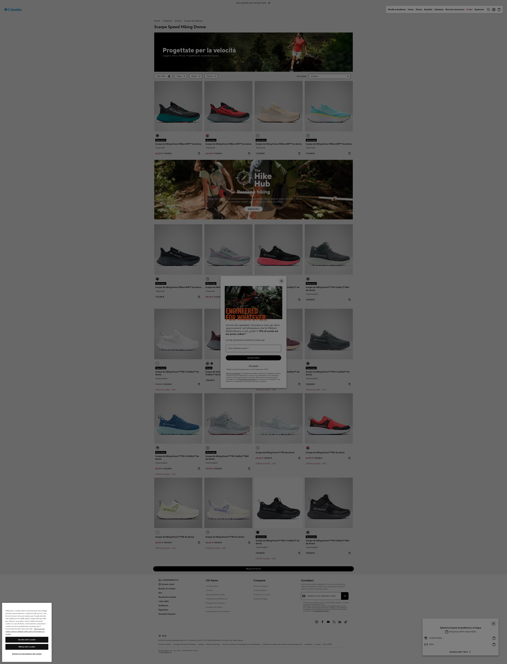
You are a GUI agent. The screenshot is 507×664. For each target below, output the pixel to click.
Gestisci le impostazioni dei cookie (27, 654)
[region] (27, 632)
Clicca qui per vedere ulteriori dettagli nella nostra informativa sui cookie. (25, 631)
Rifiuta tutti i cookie (27, 647)
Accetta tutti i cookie (27, 640)
